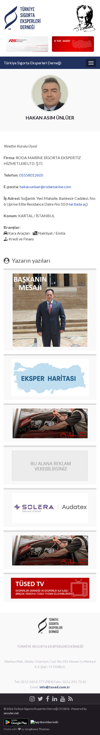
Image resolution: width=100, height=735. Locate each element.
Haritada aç (76, 204)
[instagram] (32, 698)
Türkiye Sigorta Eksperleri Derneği (32, 62)
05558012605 (31, 175)
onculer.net (11, 713)
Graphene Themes (37, 729)
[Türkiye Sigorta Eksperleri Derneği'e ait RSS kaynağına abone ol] (70, 698)
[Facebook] (47, 698)
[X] (40, 698)
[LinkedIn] (54, 698)
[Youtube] (62, 698)
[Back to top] (89, 724)
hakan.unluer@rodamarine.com (45, 186)
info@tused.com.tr (55, 687)
